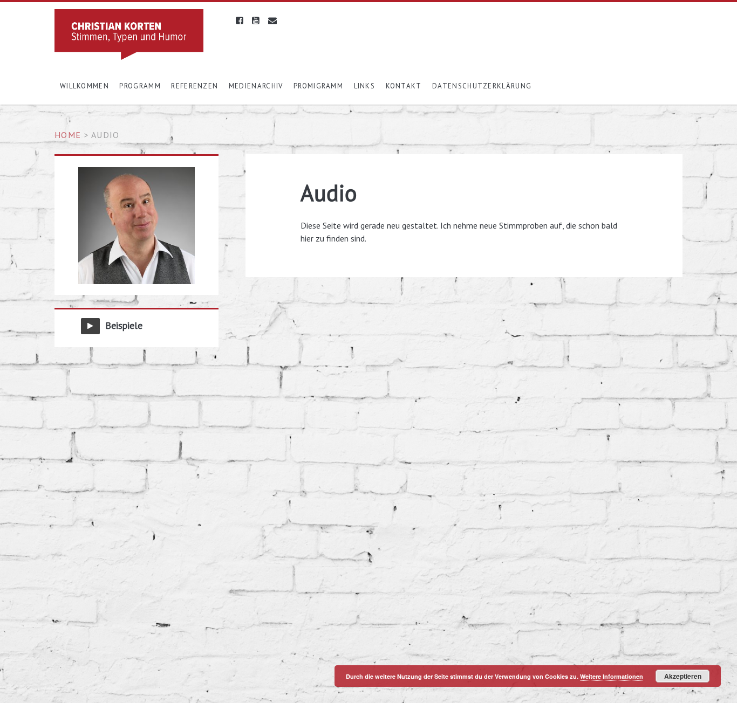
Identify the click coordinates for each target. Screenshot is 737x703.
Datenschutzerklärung (481, 86)
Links (365, 86)
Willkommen (84, 86)
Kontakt (404, 86)
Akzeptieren (682, 676)
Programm (139, 86)
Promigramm (318, 86)
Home (67, 134)
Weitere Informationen (611, 676)
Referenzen (194, 86)
